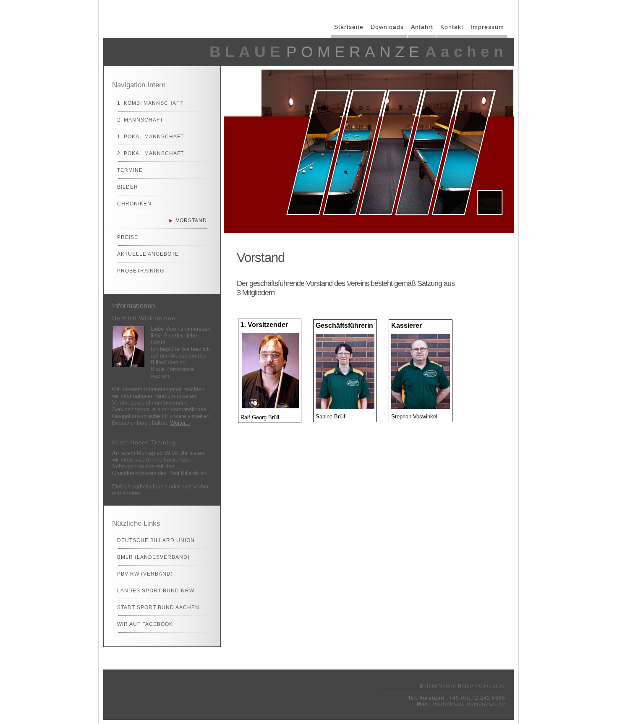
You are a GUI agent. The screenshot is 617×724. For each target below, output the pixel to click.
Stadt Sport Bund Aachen (158, 607)
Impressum (487, 26)
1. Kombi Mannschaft (150, 103)
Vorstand (191, 220)
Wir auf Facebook (145, 624)
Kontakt (451, 26)
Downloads (387, 26)
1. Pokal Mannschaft (150, 137)
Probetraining (140, 271)
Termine (130, 170)
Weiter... (180, 423)
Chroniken (134, 204)
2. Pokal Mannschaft (150, 153)
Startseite (348, 26)
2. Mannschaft (140, 120)
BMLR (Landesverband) (153, 557)
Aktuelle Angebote (148, 254)
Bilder (127, 187)
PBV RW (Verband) (145, 574)
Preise (127, 237)
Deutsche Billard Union (156, 540)
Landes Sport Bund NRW (155, 591)
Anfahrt (422, 26)
